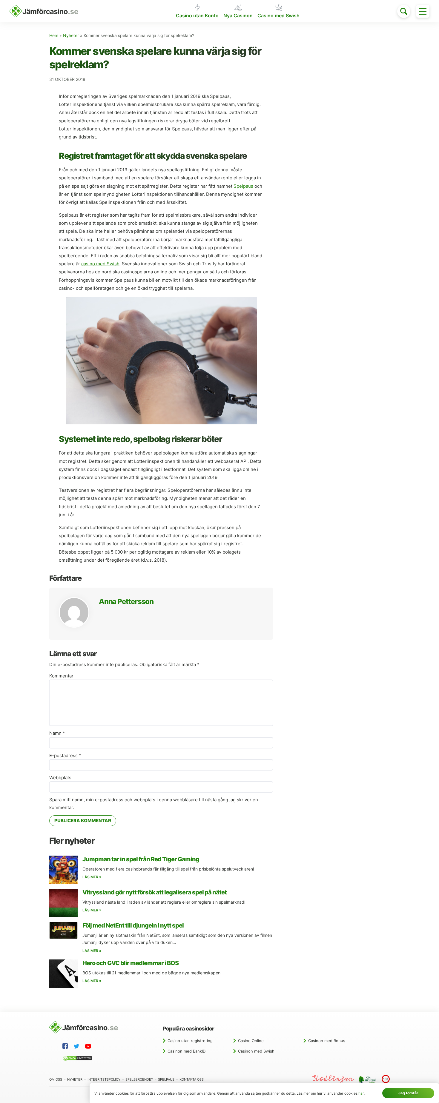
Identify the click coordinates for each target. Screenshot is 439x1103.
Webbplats (60, 777)
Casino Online (251, 1040)
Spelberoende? (139, 1079)
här (361, 1093)
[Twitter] (77, 1047)
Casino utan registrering (190, 1040)
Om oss (55, 1079)
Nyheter (71, 35)
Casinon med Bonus (326, 1040)
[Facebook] (66, 1047)
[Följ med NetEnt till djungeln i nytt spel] (63, 930)
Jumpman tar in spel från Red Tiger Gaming (140, 859)
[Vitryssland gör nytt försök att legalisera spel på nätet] (63, 903)
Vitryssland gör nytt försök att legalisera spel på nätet (154, 892)
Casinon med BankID (186, 1051)
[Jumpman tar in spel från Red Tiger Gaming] (63, 870)
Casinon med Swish (256, 1051)
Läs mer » (91, 877)
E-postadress (65, 755)
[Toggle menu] (422, 11)
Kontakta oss (191, 1079)
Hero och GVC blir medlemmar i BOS (130, 963)
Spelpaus (243, 186)
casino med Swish (100, 263)
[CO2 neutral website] (368, 1079)
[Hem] (44, 11)
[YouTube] (89, 1047)
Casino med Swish (278, 16)
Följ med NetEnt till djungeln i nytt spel (133, 925)
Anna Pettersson (126, 601)
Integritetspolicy (104, 1079)
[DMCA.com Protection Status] (78, 1059)
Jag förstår (408, 1093)
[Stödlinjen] (333, 1079)
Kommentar (61, 676)
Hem (53, 35)
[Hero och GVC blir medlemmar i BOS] (63, 973)
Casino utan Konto (197, 16)
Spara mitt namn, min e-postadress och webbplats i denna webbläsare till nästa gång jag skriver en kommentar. (153, 803)
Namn (57, 733)
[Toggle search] (403, 11)
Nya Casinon (238, 16)
